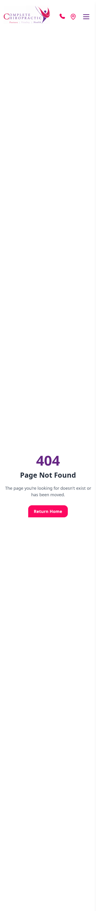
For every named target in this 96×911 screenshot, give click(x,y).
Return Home (48, 511)
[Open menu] (86, 17)
